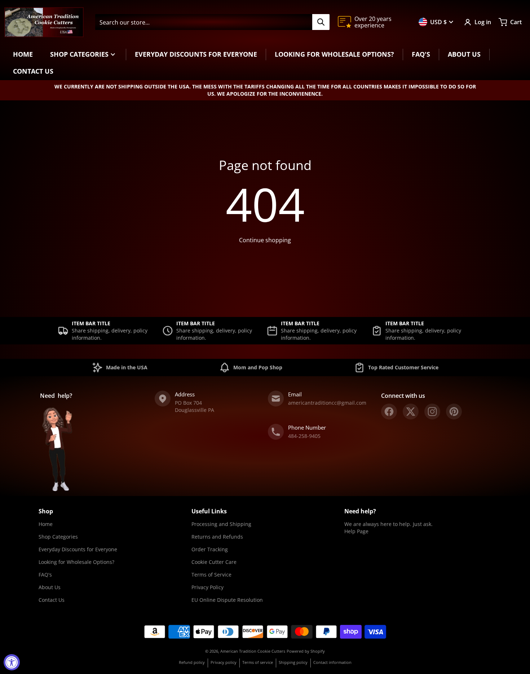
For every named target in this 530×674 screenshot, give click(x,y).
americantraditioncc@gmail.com (327, 402)
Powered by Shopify (306, 651)
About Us (50, 587)
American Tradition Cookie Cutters (252, 651)
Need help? (360, 511)
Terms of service (257, 662)
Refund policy (192, 662)
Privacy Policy (207, 587)
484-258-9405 (304, 435)
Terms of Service (211, 574)
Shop (46, 511)
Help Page (356, 531)
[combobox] (212, 22)
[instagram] (432, 411)
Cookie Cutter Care (214, 561)
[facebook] (389, 411)
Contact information (332, 662)
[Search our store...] (321, 22)
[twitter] (411, 411)
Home (46, 524)
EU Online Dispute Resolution (227, 599)
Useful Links (209, 511)
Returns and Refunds (217, 536)
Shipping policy (293, 662)
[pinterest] (454, 411)
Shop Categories (58, 536)
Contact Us (52, 599)
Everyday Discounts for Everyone (78, 549)
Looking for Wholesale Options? (76, 561)
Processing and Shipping (221, 524)
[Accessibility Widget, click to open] (12, 662)
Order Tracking (209, 549)
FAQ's (45, 574)
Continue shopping (265, 240)
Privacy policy (224, 662)
